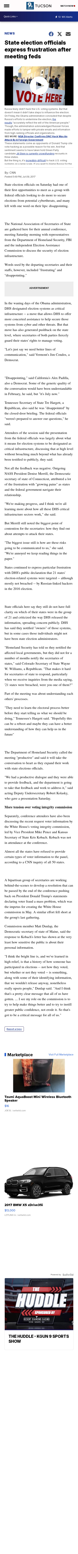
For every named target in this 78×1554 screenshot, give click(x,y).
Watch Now (67, 6)
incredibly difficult (36, 160)
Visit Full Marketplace (61, 1054)
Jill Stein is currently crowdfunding (35, 153)
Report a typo (14, 1029)
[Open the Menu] (6, 5)
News (10, 33)
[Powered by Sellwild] (67, 1274)
